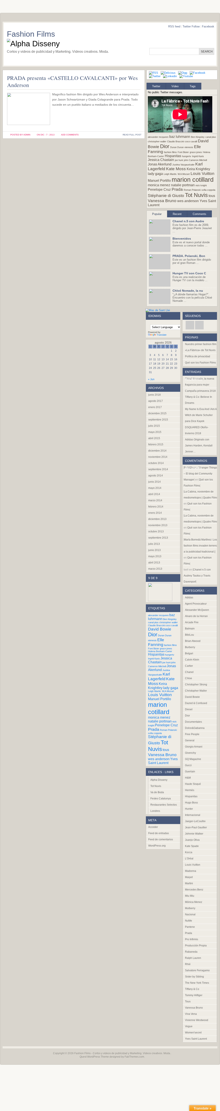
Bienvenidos (182, 238)
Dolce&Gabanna (195, 728)
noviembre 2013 (157, 525)
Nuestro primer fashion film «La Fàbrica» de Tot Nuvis (200, 347)
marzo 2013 (155, 568)
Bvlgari (189, 653)
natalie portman (183, 185)
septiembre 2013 (158, 537)
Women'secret (193, 1032)
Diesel (188, 709)
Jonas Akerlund (159, 164)
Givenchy (190, 752)
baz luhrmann (179, 136)
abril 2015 (154, 438)
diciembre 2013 (157, 519)
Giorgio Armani (193, 746)
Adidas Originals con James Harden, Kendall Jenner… (198, 445)
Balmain (190, 628)
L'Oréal (189, 858)
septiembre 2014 (158, 469)
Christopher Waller (196, 690)
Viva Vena (191, 1013)
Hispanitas (173, 156)
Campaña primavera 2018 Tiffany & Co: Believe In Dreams (200, 396)
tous (212, 196)
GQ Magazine (193, 759)
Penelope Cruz (159, 189)
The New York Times (197, 982)
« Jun (151, 379)
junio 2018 (154, 394)
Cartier (189, 665)
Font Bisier (183, 152)
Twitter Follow (191, 26)
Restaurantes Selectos (163, 804)
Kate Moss (176, 169)
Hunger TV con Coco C (189, 273)
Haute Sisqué (193, 783)
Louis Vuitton (202, 173)
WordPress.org (157, 845)
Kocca (188, 852)
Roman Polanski (192, 190)
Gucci (188, 765)
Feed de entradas (158, 833)
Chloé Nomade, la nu (188, 290)
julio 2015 (154, 425)
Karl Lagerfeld (159, 676)
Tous (188, 1001)
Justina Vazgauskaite (183, 164)
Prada (177, 189)
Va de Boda (157, 792)
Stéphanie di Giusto (166, 195)
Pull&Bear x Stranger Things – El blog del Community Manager (200, 473)
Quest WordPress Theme (94, 1056)
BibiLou (189, 634)
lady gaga (155, 174)
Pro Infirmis (191, 939)
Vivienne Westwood (196, 1020)
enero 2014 (155, 512)
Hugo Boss (191, 802)
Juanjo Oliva (192, 839)
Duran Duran (177, 147)
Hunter (189, 808)
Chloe (188, 678)
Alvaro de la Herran (196, 616)
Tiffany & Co (192, 989)
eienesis (189, 147)
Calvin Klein (192, 659)
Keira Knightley (198, 169)
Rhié (188, 964)
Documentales (193, 721)
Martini (189, 883)
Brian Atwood (192, 641)
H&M (188, 777)
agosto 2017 (155, 400)
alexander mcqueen (158, 137)
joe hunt (179, 160)
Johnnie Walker (194, 833)
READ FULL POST (132, 135)
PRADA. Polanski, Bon (189, 256)
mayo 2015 (154, 432)
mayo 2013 (154, 556)
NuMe (188, 920)
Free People (192, 734)
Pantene (190, 926)
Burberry (190, 647)
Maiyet (189, 877)
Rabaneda (191, 951)
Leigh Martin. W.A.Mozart (177, 174)
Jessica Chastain (161, 160)
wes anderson (188, 201)
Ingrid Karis (198, 156)
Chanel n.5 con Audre (188, 221)
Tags (193, 86)
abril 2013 (154, 562)
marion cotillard (193, 179)
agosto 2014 (155, 475)
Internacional (192, 815)
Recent (177, 214)
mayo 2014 (154, 487)
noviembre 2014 (157, 456)
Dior (164, 146)
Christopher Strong (196, 684)
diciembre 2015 (157, 413)
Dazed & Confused (196, 703)
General (189, 740)
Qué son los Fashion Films (200, 362)
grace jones (196, 152)
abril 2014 (154, 494)
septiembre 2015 (158, 419)
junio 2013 (154, 550)
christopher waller (157, 141)
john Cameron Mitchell (195, 160)
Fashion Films (31, 34)
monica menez (159, 185)
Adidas (189, 597)
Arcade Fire (192, 622)
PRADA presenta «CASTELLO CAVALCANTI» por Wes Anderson (72, 81)
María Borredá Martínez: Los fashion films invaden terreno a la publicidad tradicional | (200, 545)
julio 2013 (154, 543)
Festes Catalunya (160, 798)
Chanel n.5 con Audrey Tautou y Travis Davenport (197, 575)
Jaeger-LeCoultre (195, 821)
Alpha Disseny (158, 779)
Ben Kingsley (198, 137)
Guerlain (190, 771)
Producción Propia (196, 945)
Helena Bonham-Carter (160, 651)
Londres (155, 810)
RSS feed (174, 26)
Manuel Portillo (159, 180)
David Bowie (159, 629)
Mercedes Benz (194, 889)
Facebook (208, 26)
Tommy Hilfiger (193, 995)
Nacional (190, 914)
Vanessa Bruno (162, 200)
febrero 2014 (155, 506)
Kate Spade (192, 846)
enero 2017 (155, 407)
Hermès (189, 790)
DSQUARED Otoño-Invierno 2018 (196, 430)
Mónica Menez (193, 902)
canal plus (210, 137)
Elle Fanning (156, 642)
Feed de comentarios (160, 839)
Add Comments (70, 135)
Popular (157, 214)
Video (175, 86)
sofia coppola (208, 190)
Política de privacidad (197, 356)
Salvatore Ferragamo (197, 970)
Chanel (189, 672)
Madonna (190, 870)
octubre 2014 (156, 463)
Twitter (156, 86)
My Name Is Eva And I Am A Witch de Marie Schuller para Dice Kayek (201, 415)
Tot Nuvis (196, 195)
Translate (162, 334)
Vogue (188, 1026)
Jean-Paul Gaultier (196, 827)
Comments (199, 214)
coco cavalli (191, 141)
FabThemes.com (134, 1056)
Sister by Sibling (194, 976)
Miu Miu (189, 895)
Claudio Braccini (175, 141)
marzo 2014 (155, 500)
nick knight (201, 185)
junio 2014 (154, 481)
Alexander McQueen (197, 609)
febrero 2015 (155, 444)
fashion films (170, 152)
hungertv (186, 156)
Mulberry (190, 908)
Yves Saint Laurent (163, 761)
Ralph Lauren (193, 957)
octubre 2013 (156, 531)
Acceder (153, 827)
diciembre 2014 (157, 450)
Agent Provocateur (196, 603)
